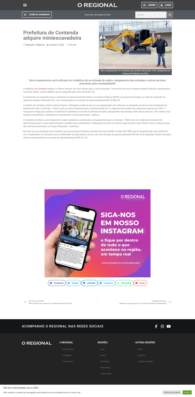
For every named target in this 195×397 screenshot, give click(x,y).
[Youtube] (168, 326)
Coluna (103, 355)
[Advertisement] (97, 162)
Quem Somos (67, 349)
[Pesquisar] (169, 15)
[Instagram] (162, 326)
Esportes (141, 355)
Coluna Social (105, 374)
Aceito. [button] (187, 392)
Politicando (104, 361)
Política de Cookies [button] (172, 392)
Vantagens (66, 355)
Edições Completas (146, 361)
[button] (25, 5)
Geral (102, 349)
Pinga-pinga (105, 367)
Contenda (41, 88)
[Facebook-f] (156, 326)
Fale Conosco (67, 361)
